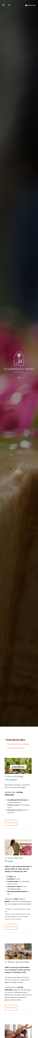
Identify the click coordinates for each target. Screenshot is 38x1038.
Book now (11, 822)
